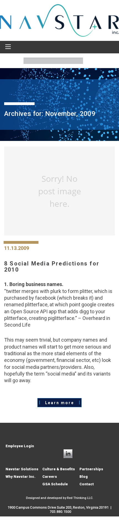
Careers (49, 476)
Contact (86, 484)
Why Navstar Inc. (20, 476)
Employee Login (20, 446)
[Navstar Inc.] (59, 20)
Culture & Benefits (58, 469)
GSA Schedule (55, 484)
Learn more (59, 403)
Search (89, 61)
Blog (83, 476)
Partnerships (91, 469)
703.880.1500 (60, 511)
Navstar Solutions (22, 469)
